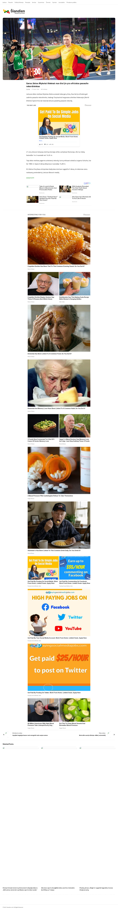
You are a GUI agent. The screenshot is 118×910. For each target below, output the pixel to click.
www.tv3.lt (30, 177)
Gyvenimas (41, 2)
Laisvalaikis (62, 2)
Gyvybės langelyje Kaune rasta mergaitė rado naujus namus (30, 735)
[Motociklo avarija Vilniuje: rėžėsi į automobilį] (110, 734)
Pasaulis (10, 2)
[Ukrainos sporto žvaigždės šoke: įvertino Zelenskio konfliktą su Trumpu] (59, 816)
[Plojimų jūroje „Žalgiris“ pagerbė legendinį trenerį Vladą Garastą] (97, 816)
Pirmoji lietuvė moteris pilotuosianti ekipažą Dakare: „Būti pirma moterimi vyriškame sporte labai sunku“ (20, 889)
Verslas (34, 2)
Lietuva (4, 2)
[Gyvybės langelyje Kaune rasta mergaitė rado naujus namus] (8, 734)
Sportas (54, 2)
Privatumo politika (71, 2)
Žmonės (48, 2)
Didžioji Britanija (19, 2)
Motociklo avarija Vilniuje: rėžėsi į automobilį (92, 735)
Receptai (27, 2)
